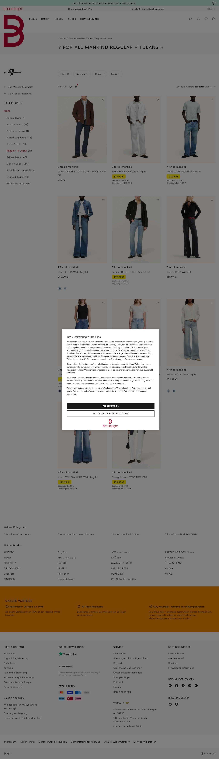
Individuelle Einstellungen (110, 413)
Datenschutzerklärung (133, 391)
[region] (110, 379)
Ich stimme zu (110, 406)
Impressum (71, 394)
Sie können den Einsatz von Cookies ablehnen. (103, 383)
